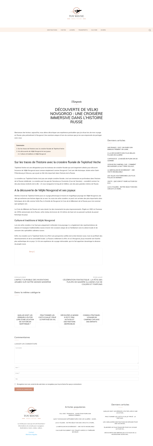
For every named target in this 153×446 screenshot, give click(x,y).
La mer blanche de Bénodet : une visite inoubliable (121, 171)
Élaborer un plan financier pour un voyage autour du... (120, 428)
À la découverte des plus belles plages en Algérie (121, 154)
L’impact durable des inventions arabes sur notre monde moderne (32, 280)
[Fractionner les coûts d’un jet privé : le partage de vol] (47, 305)
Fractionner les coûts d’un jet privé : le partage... (120, 417)
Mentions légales (31, 434)
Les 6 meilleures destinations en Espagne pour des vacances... (120, 422)
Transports (76, 101)
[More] (91, 269)
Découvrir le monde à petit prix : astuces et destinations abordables (69, 319)
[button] (150, 30)
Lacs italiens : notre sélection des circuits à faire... (75, 422)
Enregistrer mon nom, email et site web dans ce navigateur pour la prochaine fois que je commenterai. (49, 384)
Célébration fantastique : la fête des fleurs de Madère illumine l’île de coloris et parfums (82, 281)
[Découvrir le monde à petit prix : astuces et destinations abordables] (69, 305)
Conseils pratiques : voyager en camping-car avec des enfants (91, 318)
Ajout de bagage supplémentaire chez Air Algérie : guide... (75, 419)
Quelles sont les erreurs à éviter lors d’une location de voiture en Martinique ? (25, 319)
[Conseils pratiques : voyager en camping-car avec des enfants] (91, 305)
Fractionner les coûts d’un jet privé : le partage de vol (47, 317)
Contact (31, 432)
